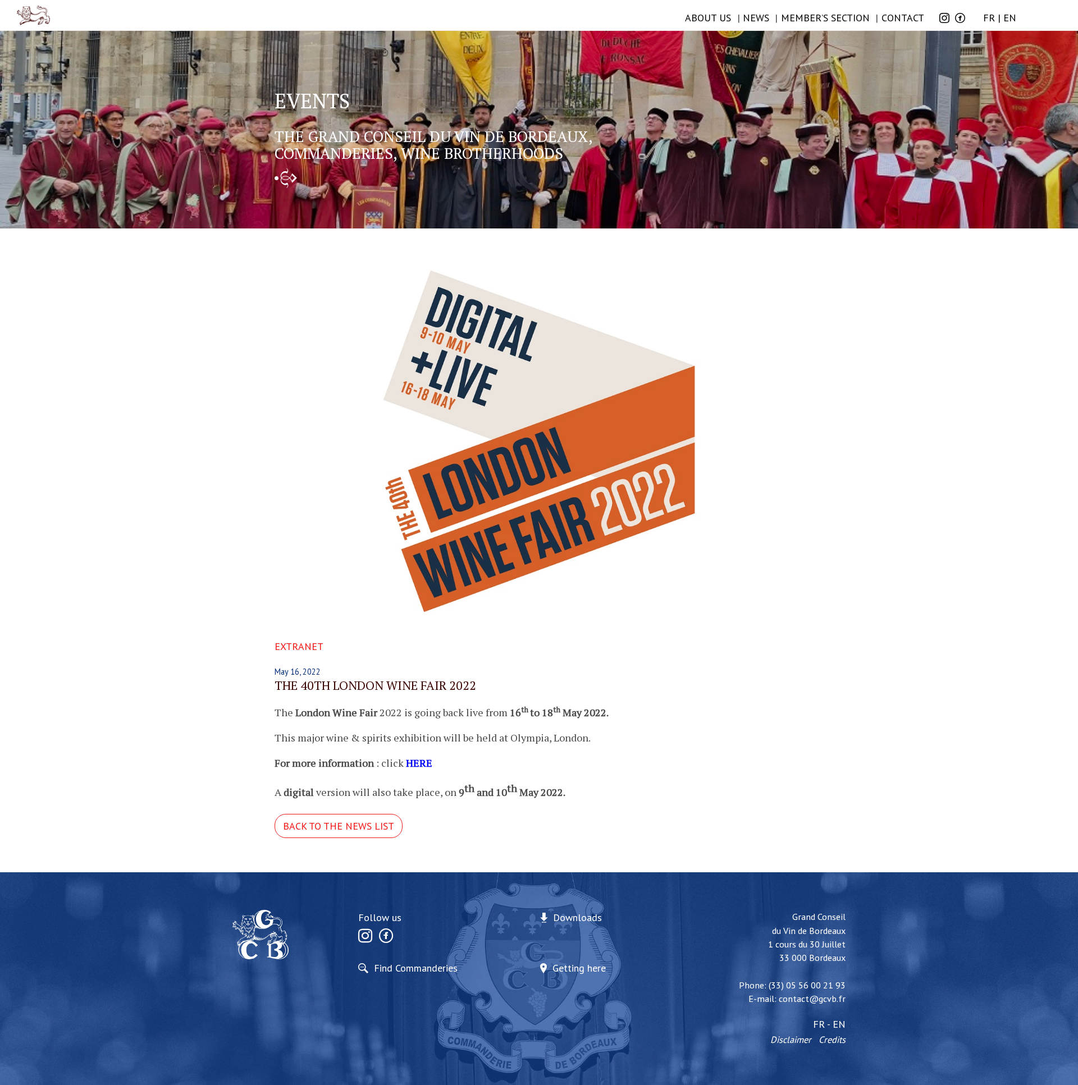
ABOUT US (708, 17)
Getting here (579, 968)
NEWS (756, 17)
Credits (832, 1039)
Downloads (577, 917)
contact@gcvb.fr (812, 998)
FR (989, 17)
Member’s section (825, 17)
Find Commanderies (416, 968)
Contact (902, 17)
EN (1009, 17)
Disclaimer (790, 1039)
